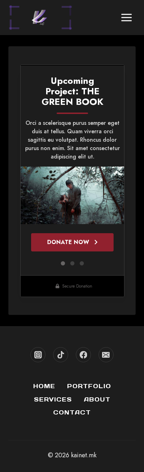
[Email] (106, 354)
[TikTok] (60, 354)
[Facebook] (83, 354)
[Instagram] (37, 354)
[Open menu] (126, 17)
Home (44, 386)
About (97, 399)
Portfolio (89, 386)
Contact (72, 412)
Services (53, 399)
